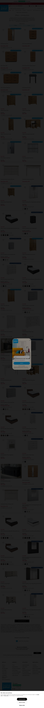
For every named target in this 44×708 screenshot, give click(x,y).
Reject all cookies (22, 702)
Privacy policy (6, 695)
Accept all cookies (22, 699)
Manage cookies (22, 705)
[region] (22, 699)
